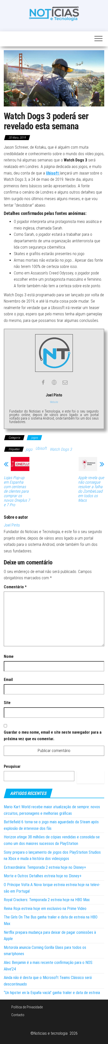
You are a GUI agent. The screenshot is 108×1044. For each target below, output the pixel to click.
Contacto (17, 1015)
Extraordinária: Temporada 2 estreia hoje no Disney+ (45, 867)
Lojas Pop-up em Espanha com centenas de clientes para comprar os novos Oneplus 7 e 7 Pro (17, 491)
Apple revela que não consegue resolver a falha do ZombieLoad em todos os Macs (91, 489)
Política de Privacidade (27, 1007)
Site (7, 702)
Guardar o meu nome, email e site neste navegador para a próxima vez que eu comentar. (52, 735)
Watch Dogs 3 (61, 449)
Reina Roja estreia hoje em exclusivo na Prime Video (45, 908)
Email (8, 679)
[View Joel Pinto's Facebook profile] (43, 382)
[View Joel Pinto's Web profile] (54, 382)
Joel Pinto (12, 525)
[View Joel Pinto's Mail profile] (65, 382)
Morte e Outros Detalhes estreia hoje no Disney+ (43, 876)
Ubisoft (41, 448)
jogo (29, 449)
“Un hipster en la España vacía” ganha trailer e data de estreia (52, 992)
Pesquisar (12, 766)
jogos (34, 437)
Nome (9, 656)
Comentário (15, 587)
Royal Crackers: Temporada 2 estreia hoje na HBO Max (47, 899)
